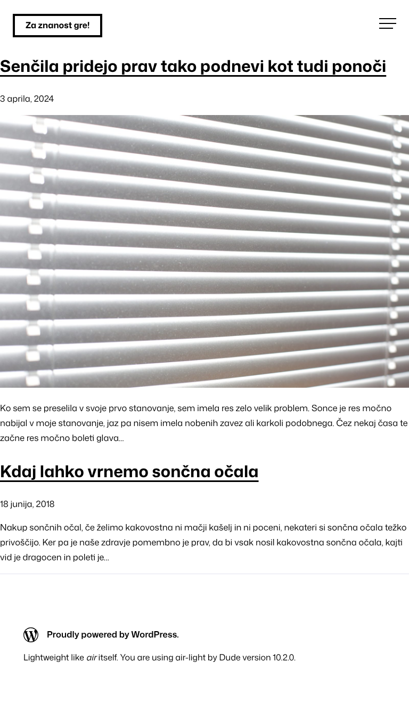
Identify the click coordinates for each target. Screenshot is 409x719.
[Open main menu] (388, 23)
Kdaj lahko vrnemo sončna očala (129, 471)
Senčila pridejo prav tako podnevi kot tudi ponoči (193, 65)
